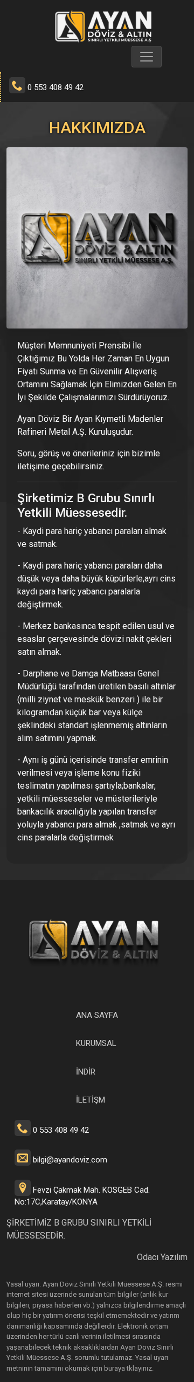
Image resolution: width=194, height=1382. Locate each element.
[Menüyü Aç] (146, 56)
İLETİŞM (90, 1100)
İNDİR (85, 1072)
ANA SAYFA (97, 1015)
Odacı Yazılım (162, 1257)
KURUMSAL (96, 1043)
